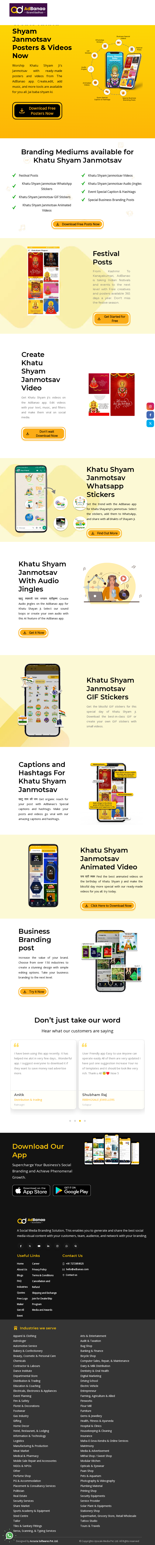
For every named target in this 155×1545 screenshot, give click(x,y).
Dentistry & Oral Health (94, 1371)
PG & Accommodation (27, 1481)
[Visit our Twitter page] (30, 1246)
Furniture (85, 1411)
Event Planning (22, 1396)
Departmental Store (25, 1376)
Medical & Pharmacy (26, 1456)
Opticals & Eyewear (92, 1466)
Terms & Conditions (42, 1275)
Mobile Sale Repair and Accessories (35, 1461)
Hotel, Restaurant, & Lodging (31, 1431)
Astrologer (19, 1341)
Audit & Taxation (90, 1341)
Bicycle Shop (88, 1356)
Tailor (16, 1521)
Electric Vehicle (89, 1386)
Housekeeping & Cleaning (96, 1431)
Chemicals (19, 1361)
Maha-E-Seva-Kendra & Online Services (104, 1441)
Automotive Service (25, 1346)
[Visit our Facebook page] (21, 1246)
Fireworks (86, 1401)
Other (16, 1471)
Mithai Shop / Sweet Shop (96, 1456)
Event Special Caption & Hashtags (112, 192)
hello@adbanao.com (77, 1269)
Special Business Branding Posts (111, 200)
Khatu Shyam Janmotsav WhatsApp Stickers (47, 186)
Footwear (19, 1411)
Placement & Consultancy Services (34, 1486)
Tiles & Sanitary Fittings (27, 1526)
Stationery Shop (90, 1511)
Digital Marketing (90, 1376)
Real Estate (20, 1496)
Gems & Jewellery (91, 1416)
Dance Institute (22, 1371)
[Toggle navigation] (141, 12)
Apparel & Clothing (24, 1336)
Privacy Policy (39, 1269)
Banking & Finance (91, 1351)
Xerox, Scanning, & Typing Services (34, 1531)
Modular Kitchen (90, 1461)
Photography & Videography (97, 1481)
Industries (22, 1286)
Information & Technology (29, 1436)
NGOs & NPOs (22, 1466)
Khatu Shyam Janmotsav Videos (110, 175)
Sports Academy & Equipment (31, 1511)
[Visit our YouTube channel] (39, 1246)
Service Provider (90, 1501)
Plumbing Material (91, 1486)
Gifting (17, 1421)
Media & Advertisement (94, 1451)
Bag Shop (86, 1346)
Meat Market (21, 1451)
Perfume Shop (22, 1476)
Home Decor (21, 1426)
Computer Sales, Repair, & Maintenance (104, 1361)
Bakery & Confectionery (28, 1351)
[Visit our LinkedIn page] (48, 1246)
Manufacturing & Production (30, 1446)
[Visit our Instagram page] (57, 1246)
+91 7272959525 (74, 1263)
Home (20, 1263)
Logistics (18, 1441)
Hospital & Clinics (91, 1426)
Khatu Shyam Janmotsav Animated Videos (46, 207)
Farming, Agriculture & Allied (97, 1396)
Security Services (23, 1501)
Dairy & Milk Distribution (95, 1366)
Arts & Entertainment (93, 1336)
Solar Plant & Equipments (96, 1506)
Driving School (89, 1381)
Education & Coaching (26, 1386)
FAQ (19, 1281)
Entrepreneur (88, 1391)
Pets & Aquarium (90, 1476)
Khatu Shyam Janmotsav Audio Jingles (115, 183)
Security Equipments (92, 1496)
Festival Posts (28, 175)
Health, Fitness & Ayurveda (96, 1421)
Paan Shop (87, 1471)
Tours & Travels (90, 1526)
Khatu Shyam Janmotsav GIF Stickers (45, 197)
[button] (70, 1121)
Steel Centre (20, 1516)
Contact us (71, 1275)
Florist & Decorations (26, 1406)
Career (36, 1263)
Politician (18, 1491)
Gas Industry (21, 1416)
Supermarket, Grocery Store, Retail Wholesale (108, 1516)
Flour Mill (85, 1406)
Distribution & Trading (26, 1381)
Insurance (86, 1436)
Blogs (20, 1275)
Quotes (21, 1292)
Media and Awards (42, 1309)
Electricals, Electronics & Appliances (35, 1391)
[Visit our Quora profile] (76, 1246)
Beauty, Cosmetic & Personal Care (34, 1356)
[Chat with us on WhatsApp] (67, 1246)
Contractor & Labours (26, 1366)
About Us (22, 1269)
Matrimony (87, 1446)
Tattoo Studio (88, 1521)
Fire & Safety (21, 1401)
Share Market (21, 1506)
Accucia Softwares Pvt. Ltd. (44, 1541)
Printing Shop (88, 1491)
